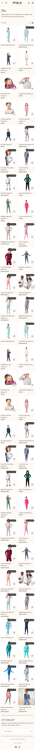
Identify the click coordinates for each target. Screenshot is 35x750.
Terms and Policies (17, 743)
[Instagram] (19, 747)
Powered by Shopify (20, 739)
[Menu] (2, 3)
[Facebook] (16, 747)
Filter (5, 23)
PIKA (15, 739)
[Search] (6, 3)
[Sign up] (31, 731)
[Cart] (33, 3)
